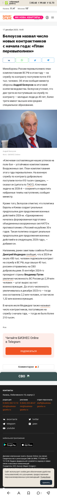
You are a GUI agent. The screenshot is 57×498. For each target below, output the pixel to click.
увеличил (8, 278)
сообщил (31, 254)
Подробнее (45, 477)
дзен (34, 423)
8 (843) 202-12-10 (10, 403)
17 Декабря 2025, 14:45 (13, 30)
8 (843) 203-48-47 (27, 403)
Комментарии (28, 366)
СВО (5, 327)
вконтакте (11, 419)
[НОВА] (27, 17)
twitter (35, 419)
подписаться (28, 351)
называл (45, 305)
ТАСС (30, 184)
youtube (10, 428)
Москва (21, 8)
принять (46, 482)
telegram (10, 423)
